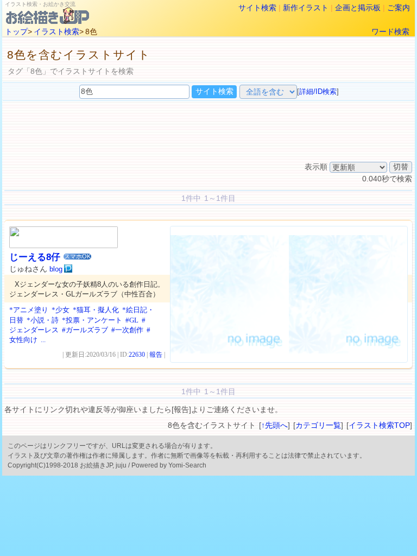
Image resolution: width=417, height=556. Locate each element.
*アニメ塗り (28, 310)
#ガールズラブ (85, 330)
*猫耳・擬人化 (96, 310)
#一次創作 (127, 330)
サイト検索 (257, 7)
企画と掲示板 (358, 7)
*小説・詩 (43, 320)
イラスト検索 (56, 31)
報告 (155, 354)
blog (55, 269)
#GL (131, 320)
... (43, 340)
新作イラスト (305, 7)
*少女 (61, 310)
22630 (137, 354)
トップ (16, 31)
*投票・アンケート (92, 320)
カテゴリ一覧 (318, 425)
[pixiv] (68, 268)
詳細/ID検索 (318, 91)
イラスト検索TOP (379, 425)
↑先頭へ (274, 425)
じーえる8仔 (34, 257)
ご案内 (398, 7)
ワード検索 (390, 31)
